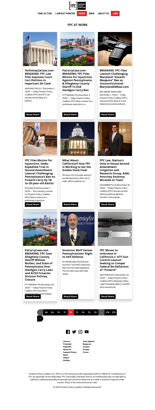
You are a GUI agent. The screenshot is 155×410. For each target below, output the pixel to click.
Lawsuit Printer (65, 13)
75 (89, 312)
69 (52, 312)
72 (71, 312)
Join (115, 13)
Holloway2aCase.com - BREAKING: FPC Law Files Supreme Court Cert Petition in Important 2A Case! (40, 76)
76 (95, 312)
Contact (86, 347)
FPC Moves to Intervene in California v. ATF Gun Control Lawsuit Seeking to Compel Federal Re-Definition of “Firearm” (114, 260)
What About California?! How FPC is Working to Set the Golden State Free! (76, 165)
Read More (32, 114)
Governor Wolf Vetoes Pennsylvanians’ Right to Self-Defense (77, 253)
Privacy (86, 349)
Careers (66, 341)
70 (58, 312)
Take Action (44, 13)
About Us (103, 13)
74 (83, 312)
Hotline (66, 360)
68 (46, 312)
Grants (66, 358)
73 (77, 312)
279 (114, 312)
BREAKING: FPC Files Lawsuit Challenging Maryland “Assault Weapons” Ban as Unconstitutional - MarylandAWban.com (114, 78)
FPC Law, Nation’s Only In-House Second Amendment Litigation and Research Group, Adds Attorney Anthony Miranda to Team (114, 170)
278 (107, 312)
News (82, 13)
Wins (91, 13)
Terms (86, 352)
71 (65, 312)
